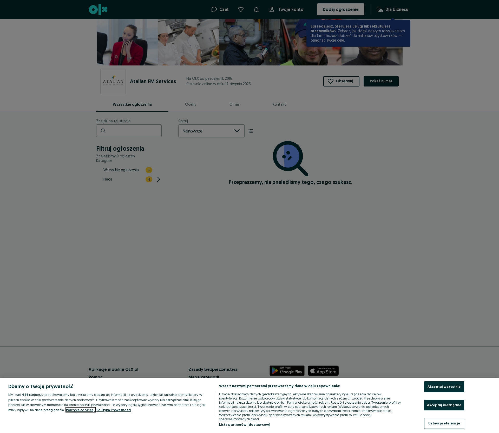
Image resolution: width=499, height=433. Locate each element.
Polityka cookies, (80, 410)
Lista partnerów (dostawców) (244, 424)
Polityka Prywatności (113, 410)
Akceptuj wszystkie (444, 386)
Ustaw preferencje (444, 423)
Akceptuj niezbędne (444, 405)
